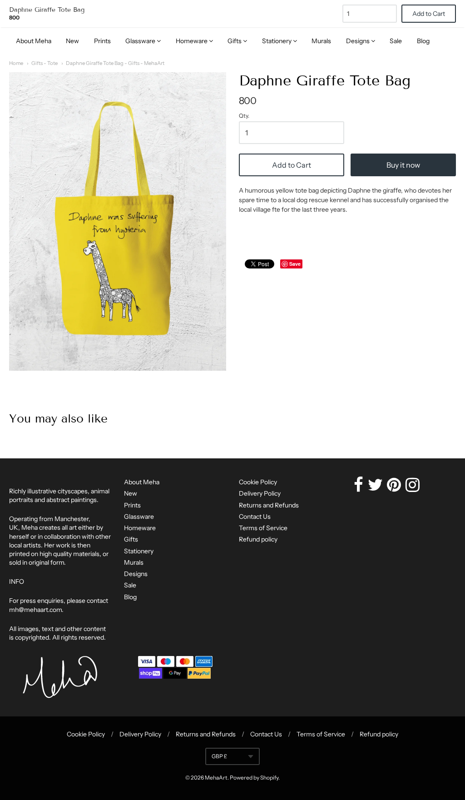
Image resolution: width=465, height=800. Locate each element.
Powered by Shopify (254, 777)
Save (295, 263)
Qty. (244, 116)
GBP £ (219, 756)
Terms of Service (263, 528)
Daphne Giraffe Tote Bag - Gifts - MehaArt (115, 63)
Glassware (141, 41)
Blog (423, 41)
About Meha (33, 41)
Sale (396, 41)
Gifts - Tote (44, 63)
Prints (102, 41)
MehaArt (216, 777)
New (72, 41)
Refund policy (258, 539)
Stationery (277, 41)
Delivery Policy (260, 493)
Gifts (235, 41)
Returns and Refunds (269, 505)
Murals (321, 41)
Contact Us (255, 516)
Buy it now (403, 164)
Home (16, 63)
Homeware (192, 41)
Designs (358, 41)
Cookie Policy (258, 482)
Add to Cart (291, 164)
